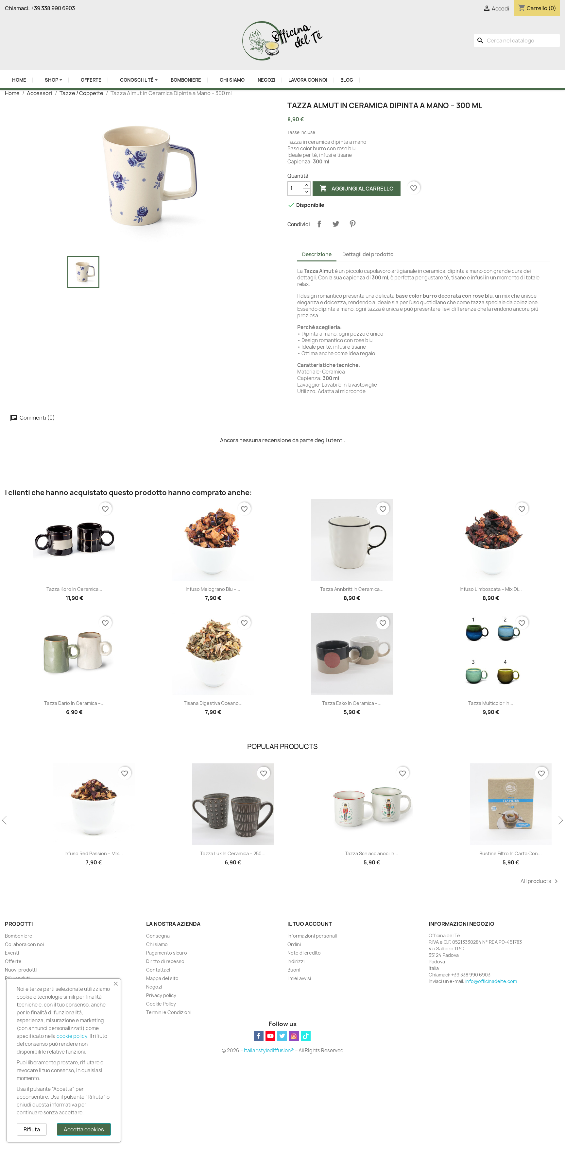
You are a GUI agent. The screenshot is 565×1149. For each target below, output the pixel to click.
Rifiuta (32, 1129)
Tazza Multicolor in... (490, 703)
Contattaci (158, 970)
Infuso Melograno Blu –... (213, 589)
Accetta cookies (84, 1129)
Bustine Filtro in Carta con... (491, 853)
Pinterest (352, 223)
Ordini (294, 944)
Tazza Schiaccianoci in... (352, 853)
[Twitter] (282, 1036)
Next (560, 820)
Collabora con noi (24, 944)
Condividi (319, 223)
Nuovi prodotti (21, 970)
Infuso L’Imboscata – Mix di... (491, 589)
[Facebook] (259, 1036)
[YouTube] (270, 1036)
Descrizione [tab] (317, 254)
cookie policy (72, 1036)
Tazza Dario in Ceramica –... (74, 703)
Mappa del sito (162, 978)
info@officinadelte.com (491, 981)
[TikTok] (306, 1036)
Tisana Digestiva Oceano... (213, 703)
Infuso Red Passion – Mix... (74, 853)
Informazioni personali (312, 936)
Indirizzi (295, 961)
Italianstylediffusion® (269, 1050)
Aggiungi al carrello (356, 188)
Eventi (12, 953)
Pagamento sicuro (166, 953)
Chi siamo (157, 944)
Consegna (158, 936)
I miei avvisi (299, 978)
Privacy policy (161, 995)
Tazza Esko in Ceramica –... (352, 703)
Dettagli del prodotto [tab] (368, 254)
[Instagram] (294, 1036)
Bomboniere (18, 936)
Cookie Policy (161, 1004)
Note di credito (304, 953)
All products (540, 881)
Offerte (13, 961)
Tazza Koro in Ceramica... (74, 589)
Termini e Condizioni (168, 1012)
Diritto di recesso (165, 961)
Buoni (293, 970)
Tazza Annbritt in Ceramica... (352, 589)
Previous (5, 820)
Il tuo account (309, 923)
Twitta (335, 223)
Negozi (154, 987)
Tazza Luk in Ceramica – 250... (213, 853)
